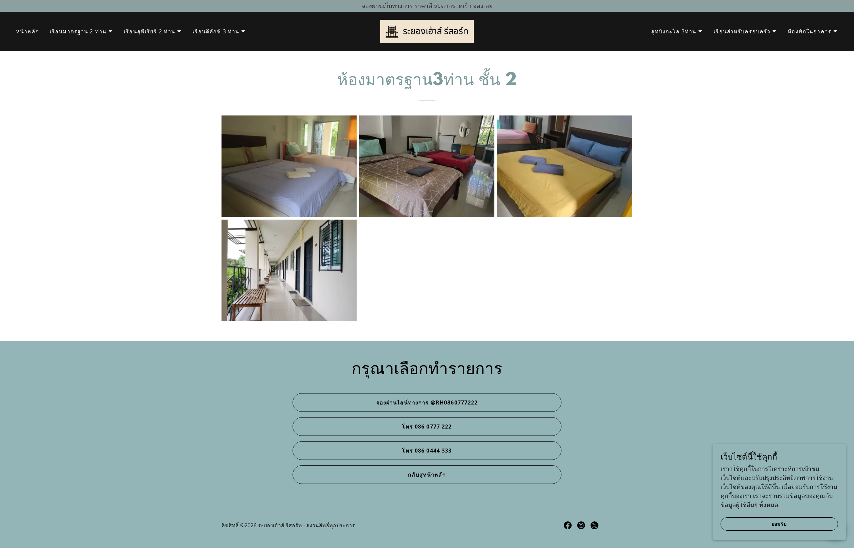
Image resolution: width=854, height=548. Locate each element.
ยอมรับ (779, 524)
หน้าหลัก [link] (27, 31)
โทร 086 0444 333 (427, 450)
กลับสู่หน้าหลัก (427, 474)
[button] (81, 31)
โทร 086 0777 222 (427, 426)
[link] (427, 31)
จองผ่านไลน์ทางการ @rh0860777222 (427, 402)
